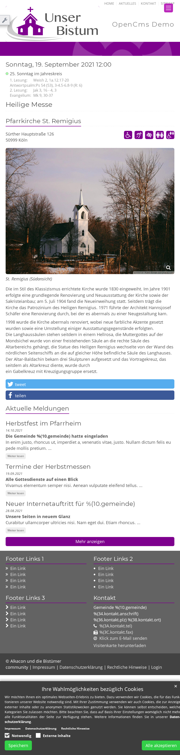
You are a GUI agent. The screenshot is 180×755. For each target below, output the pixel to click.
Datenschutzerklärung (81, 667)
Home (109, 3)
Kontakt (148, 3)
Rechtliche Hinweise (127, 667)
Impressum (44, 667)
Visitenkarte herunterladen (120, 645)
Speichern (18, 745)
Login (156, 667)
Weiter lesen (16, 456)
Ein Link (18, 568)
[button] (90, 384)
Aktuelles (127, 3)
